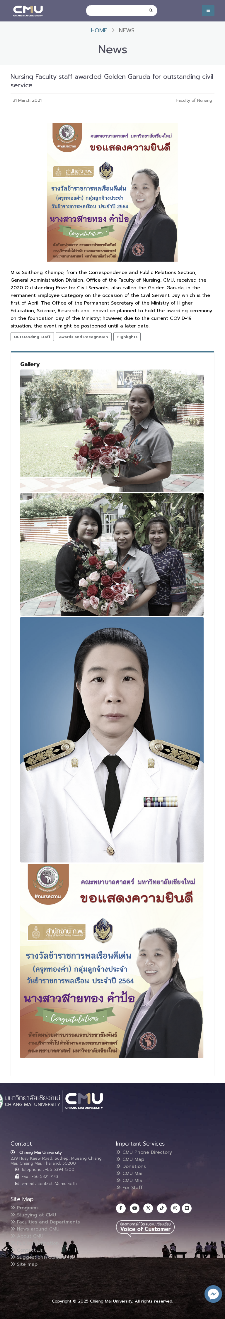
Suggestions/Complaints (44, 1257)
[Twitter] (148, 1208)
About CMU (29, 1236)
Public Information (37, 1243)
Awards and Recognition (83, 337)
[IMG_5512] (112, 431)
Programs (27, 1207)
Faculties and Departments (47, 1222)
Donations (133, 1166)
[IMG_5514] (112, 554)
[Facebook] (121, 1208)
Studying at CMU (35, 1214)
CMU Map (132, 1159)
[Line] (187, 1208)
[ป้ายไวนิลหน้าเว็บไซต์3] (112, 961)
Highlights (127, 337)
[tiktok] (162, 1208)
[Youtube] (134, 1208)
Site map (26, 1264)
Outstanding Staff (32, 337)
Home (99, 30)
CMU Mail (132, 1173)
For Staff (132, 1187)
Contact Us (29, 1250)
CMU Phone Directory (146, 1152)
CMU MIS (131, 1180)
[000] (112, 739)
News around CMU (37, 1229)
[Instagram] (175, 1208)
